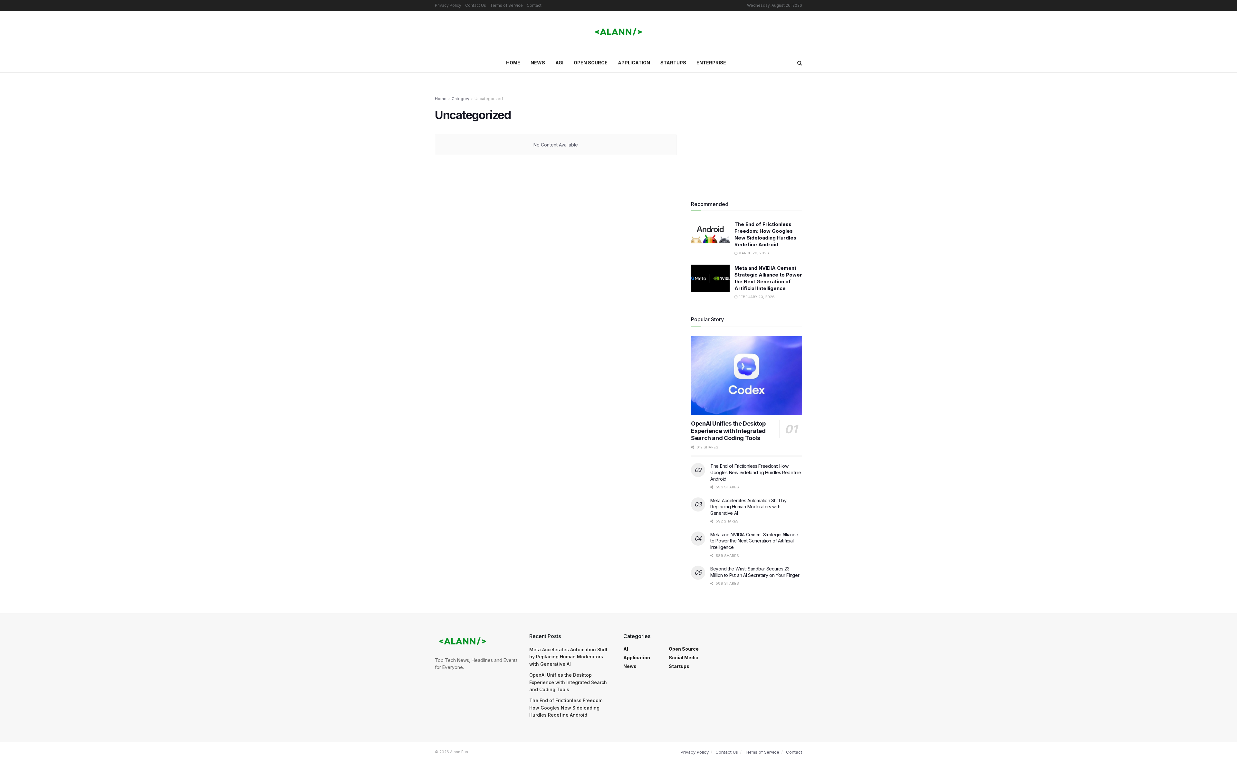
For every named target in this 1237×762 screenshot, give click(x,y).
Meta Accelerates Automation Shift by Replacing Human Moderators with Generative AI (748, 507)
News (538, 62)
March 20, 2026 (753, 253)
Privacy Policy (448, 5)
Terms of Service (506, 5)
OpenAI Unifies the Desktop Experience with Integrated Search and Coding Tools (728, 430)
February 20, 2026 (756, 297)
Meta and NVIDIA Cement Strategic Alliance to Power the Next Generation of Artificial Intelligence (754, 541)
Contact (534, 5)
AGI (559, 62)
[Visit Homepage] (618, 32)
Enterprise (711, 62)
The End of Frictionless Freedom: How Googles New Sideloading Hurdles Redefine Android (755, 472)
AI (625, 649)
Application (634, 62)
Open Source (591, 62)
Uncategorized (489, 98)
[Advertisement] (746, 140)
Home (513, 62)
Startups (673, 62)
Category (460, 98)
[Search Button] (799, 62)
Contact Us (475, 5)
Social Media (683, 657)
